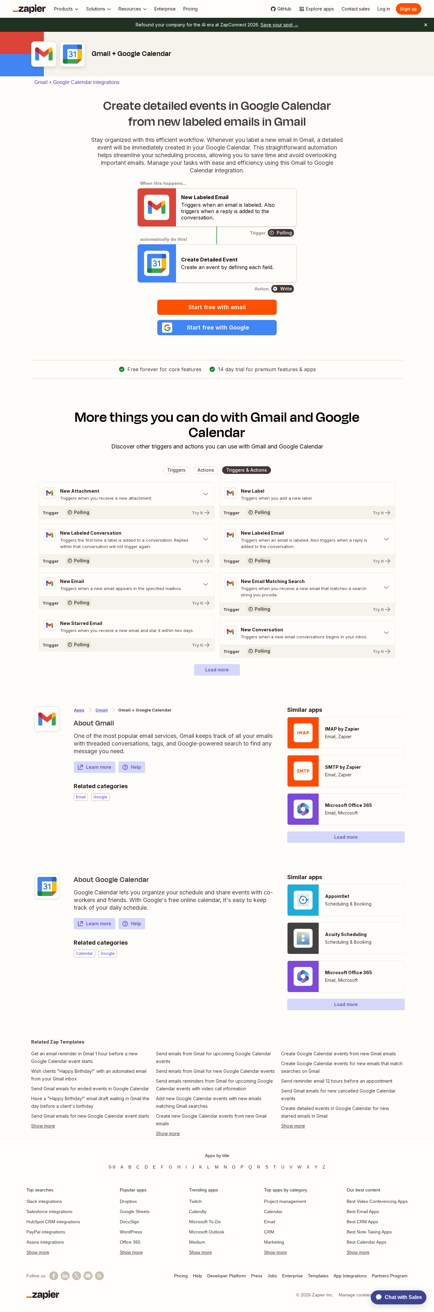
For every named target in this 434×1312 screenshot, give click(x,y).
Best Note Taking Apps (369, 1231)
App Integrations (350, 1275)
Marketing (274, 1242)
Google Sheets (135, 1211)
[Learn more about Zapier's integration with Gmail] (47, 719)
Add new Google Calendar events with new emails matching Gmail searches (208, 1102)
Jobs (272, 1275)
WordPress (131, 1231)
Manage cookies (355, 1294)
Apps (79, 709)
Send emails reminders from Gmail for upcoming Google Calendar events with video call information (214, 1084)
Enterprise (292, 1275)
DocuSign (129, 1221)
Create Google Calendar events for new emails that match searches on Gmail (342, 1067)
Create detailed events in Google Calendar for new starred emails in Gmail (335, 1112)
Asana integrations (45, 1242)
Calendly (198, 1211)
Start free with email (217, 307)
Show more (37, 1252)
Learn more (98, 767)
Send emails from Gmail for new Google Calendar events (215, 1071)
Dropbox (128, 1201)
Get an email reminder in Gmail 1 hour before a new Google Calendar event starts (84, 1057)
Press (256, 1275)
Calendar (273, 1211)
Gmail (101, 709)
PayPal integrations (45, 1231)
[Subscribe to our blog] (99, 1275)
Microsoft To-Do (205, 1221)
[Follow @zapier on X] (76, 1275)
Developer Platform (226, 1275)
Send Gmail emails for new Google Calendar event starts (90, 1116)
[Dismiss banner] (425, 24)
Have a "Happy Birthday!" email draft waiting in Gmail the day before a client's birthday (90, 1102)
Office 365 (130, 1242)
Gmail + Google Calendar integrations (76, 82)
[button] (217, 327)
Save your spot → (279, 24)
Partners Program (390, 1275)
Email (269, 1221)
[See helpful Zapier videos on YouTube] (88, 1275)
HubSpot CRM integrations (53, 1221)
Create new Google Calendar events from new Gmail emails (211, 1119)
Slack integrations (44, 1201)
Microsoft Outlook (206, 1231)
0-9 (112, 1167)
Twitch (195, 1201)
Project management (285, 1201)
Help (136, 767)
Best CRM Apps (362, 1221)
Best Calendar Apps (366, 1242)
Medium (197, 1242)
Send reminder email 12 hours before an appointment (336, 1081)
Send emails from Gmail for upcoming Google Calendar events (213, 1057)
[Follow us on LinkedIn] (65, 1275)
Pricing (181, 1275)
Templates (318, 1275)
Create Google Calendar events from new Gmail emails (338, 1053)
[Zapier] (29, 8)
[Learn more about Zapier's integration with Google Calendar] (47, 886)
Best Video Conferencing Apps (377, 1201)
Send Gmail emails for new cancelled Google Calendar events (338, 1094)
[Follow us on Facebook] (53, 1275)
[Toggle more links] (92, 1126)
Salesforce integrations (49, 1211)
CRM (269, 1231)
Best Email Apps (363, 1211)
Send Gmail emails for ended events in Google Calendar (90, 1088)
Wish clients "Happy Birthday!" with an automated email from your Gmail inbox (88, 1074)
